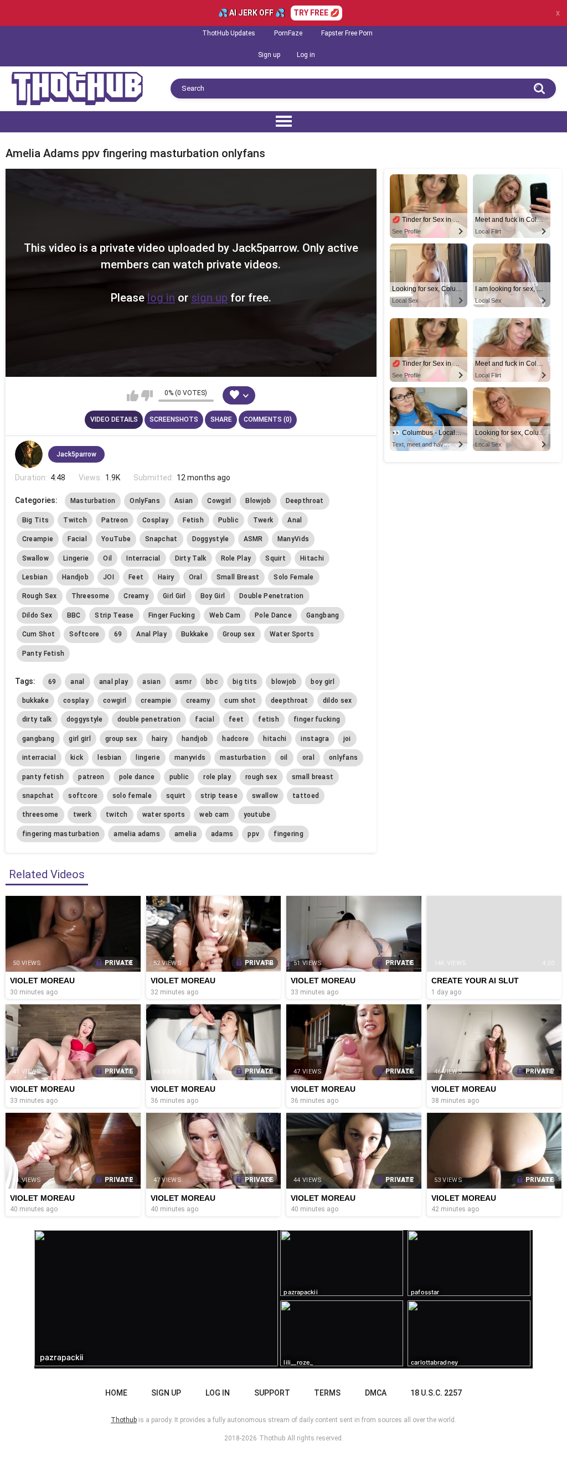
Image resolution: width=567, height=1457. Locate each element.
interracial (39, 757)
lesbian (109, 757)
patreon (91, 777)
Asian (183, 501)
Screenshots (174, 419)
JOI (108, 577)
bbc (212, 682)
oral (308, 757)
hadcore (235, 739)
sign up (209, 297)
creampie (156, 700)
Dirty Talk (191, 558)
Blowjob (258, 501)
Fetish (193, 520)
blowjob (283, 682)
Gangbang (322, 615)
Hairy (166, 577)
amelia (185, 834)
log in (161, 297)
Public (228, 520)
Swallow (35, 558)
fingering (288, 834)
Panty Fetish (43, 653)
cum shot (240, 700)
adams (222, 834)
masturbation (243, 757)
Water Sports (292, 634)
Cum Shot (38, 634)
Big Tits (35, 520)
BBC (74, 615)
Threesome (90, 596)
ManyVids (293, 539)
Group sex (239, 634)
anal (77, 682)
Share (221, 419)
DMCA (375, 1392)
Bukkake (194, 634)
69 (118, 634)
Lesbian (35, 577)
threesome (40, 814)
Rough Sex (39, 596)
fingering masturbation (61, 834)
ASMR (253, 539)
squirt (176, 796)
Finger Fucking (171, 615)
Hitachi (312, 558)
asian (151, 682)
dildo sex (337, 700)
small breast (313, 777)
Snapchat (161, 539)
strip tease (219, 796)
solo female (132, 796)
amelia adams (137, 834)
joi (347, 739)
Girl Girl (174, 596)
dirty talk (37, 719)
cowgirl (114, 700)
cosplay (76, 700)
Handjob (75, 577)
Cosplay (155, 520)
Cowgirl (219, 501)
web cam (214, 814)
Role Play (236, 558)
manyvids (189, 757)
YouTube (116, 539)
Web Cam (224, 615)
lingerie (147, 757)
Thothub (272, 1438)
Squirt (275, 558)
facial (204, 719)
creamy (198, 700)
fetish (268, 719)
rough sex (261, 777)
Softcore (84, 634)
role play (217, 777)
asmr (183, 682)
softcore (82, 796)
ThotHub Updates (228, 33)
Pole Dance (273, 615)
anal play (113, 682)
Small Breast (238, 577)
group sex (121, 739)
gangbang (38, 739)
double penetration (149, 719)
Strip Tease (114, 615)
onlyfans (343, 757)
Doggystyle (210, 539)
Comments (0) (268, 419)
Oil (107, 558)
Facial (77, 539)
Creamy (135, 596)
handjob (195, 739)
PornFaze (288, 33)
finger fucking (316, 719)
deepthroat (289, 700)
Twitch (75, 520)
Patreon (114, 520)
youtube (257, 814)
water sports (163, 814)
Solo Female (293, 577)
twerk (82, 814)
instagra (314, 739)
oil (284, 757)
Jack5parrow (76, 454)
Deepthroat (305, 501)
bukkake (35, 700)
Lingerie (76, 558)
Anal (294, 520)
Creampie (37, 539)
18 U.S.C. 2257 (436, 1392)
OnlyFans (144, 501)
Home (116, 1392)
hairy (160, 739)
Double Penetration (271, 596)
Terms (327, 1392)
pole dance (137, 777)
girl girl (80, 739)
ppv (253, 834)
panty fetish (43, 777)
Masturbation (93, 501)
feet (236, 719)
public (179, 777)
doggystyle (84, 719)
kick (76, 757)
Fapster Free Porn (347, 33)
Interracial (143, 558)
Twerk (263, 520)
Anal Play (151, 634)
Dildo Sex (37, 615)
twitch (117, 814)
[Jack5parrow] (29, 454)
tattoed (305, 796)
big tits (245, 682)
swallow (265, 796)
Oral (195, 577)
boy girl (322, 682)
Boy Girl (212, 596)
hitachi (274, 739)
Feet (135, 577)
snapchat (38, 796)
